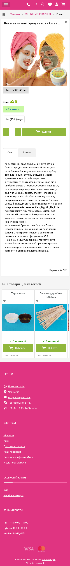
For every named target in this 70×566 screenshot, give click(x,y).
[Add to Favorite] (65, 21)
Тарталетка (18, 293)
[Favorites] (49, 4)
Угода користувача (15, 462)
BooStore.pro (48, 559)
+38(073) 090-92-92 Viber (23, 408)
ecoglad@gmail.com (19, 397)
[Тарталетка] (18, 317)
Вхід (6, 489)
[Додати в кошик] (44, 132)
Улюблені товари (14, 495)
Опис (10, 152)
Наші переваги (12, 451)
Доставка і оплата (14, 446)
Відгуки (27, 152)
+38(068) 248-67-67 (19, 402)
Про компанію (16, 386)
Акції (6, 440)
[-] (6, 132)
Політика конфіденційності (19, 457)
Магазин (15, 14)
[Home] (4, 14)
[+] (18, 132)
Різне (60, 14)
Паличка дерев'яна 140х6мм (51, 295)
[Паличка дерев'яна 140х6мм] (51, 317)
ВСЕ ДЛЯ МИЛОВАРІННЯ (38, 14)
